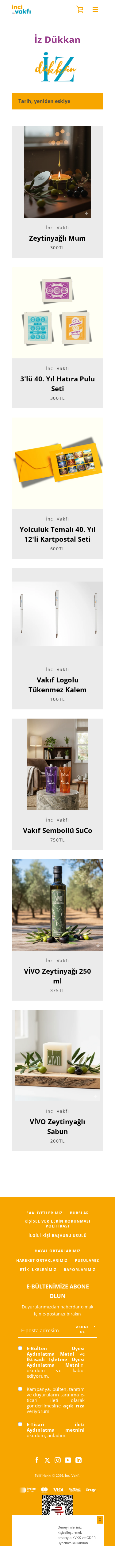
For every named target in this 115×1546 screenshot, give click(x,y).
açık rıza (74, 1406)
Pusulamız (87, 1260)
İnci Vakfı (72, 1475)
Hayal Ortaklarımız (58, 1251)
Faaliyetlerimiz (44, 1213)
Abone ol (82, 1329)
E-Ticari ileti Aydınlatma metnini (56, 1427)
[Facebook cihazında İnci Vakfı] (37, 1460)
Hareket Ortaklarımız (41, 1260)
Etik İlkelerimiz (38, 1269)
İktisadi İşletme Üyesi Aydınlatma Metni (56, 1362)
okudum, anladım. (56, 1430)
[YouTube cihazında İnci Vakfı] (68, 1460)
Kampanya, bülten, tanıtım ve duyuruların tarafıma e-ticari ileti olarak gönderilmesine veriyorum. (56, 1400)
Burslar (79, 1213)
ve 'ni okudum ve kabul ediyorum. (56, 1362)
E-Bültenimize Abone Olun (57, 1291)
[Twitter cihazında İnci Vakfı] (47, 1460)
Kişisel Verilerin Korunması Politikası (57, 1224)
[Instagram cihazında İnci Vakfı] (58, 1460)
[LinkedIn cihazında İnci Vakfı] (78, 1460)
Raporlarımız (79, 1269)
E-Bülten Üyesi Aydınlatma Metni (56, 1351)
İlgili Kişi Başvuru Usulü (58, 1235)
